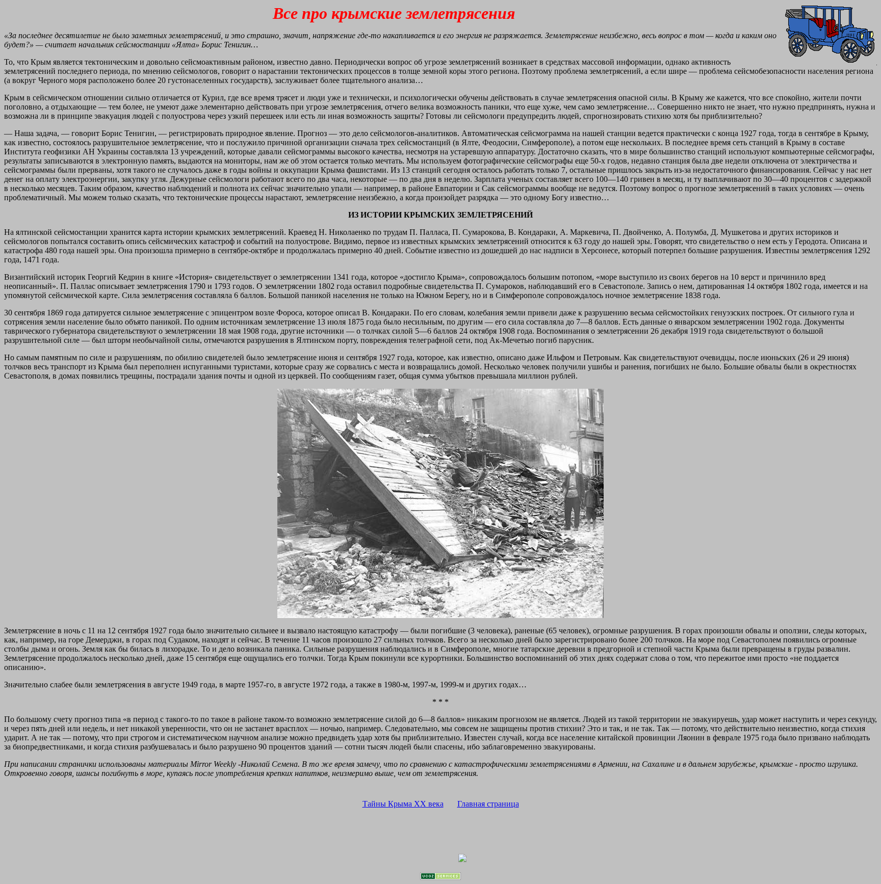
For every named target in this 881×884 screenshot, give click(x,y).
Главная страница (488, 803)
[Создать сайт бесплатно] (440, 877)
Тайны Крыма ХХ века (403, 803)
